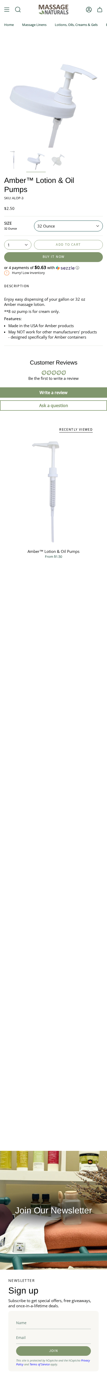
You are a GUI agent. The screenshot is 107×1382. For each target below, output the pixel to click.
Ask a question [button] (53, 405)
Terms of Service (40, 1364)
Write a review (53, 392)
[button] (53, 267)
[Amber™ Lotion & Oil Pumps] (53, 492)
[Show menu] (7, 9)
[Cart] (99, 9)
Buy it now (54, 256)
